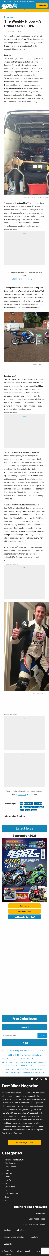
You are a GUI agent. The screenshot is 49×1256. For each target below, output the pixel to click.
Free (21, 1055)
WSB (32, 1072)
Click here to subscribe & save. (24, 279)
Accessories (5, 1050)
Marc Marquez (42, 1059)
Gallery (7, 1176)
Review (28, 1066)
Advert (24, 233)
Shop (7, 1197)
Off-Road (6, 1066)
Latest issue (10, 1187)
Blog (21, 803)
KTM (31, 1059)
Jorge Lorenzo (16, 1059)
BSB (25, 1051)
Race (17, 1066)
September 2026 (24, 835)
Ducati (38, 1050)
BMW (21, 1051)
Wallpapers (25, 1072)
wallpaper (17, 1072)
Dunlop (44, 1050)
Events (7, 1170)
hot (41, 1055)
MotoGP (16, 1062)
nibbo (22, 810)
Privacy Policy (28, 1251)
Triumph (34, 810)
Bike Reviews (10, 1163)
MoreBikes (7, 1062)
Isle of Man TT (7, 1059)
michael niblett (37, 807)
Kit (6, 1183)
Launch (36, 1059)
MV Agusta (23, 1062)
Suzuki (8, 1069)
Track (17, 1069)
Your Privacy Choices (24, 1142)
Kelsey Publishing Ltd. (13, 1251)
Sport (11, 17)
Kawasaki (27, 807)
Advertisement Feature (14, 1160)
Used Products (37, 1069)
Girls (25, 1055)
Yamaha (42, 1072)
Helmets (30, 1055)
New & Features (11, 1193)
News (6, 17)
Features (8, 1173)
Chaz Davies (31, 1050)
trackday (22, 1069)
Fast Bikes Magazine (20, 1085)
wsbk (36, 1072)
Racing (22, 1066)
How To (8, 1180)
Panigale (12, 1066)
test (13, 1069)
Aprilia (12, 1051)
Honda (36, 1055)
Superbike (41, 1066)
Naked (30, 1062)
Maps (7, 1190)
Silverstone (34, 1066)
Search (42, 1036)
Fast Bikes (28, 803)
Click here (22, 794)
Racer (27, 810)
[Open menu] (24, 10)
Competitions (10, 1166)
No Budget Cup (42, 1062)
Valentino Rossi (8, 1072)
